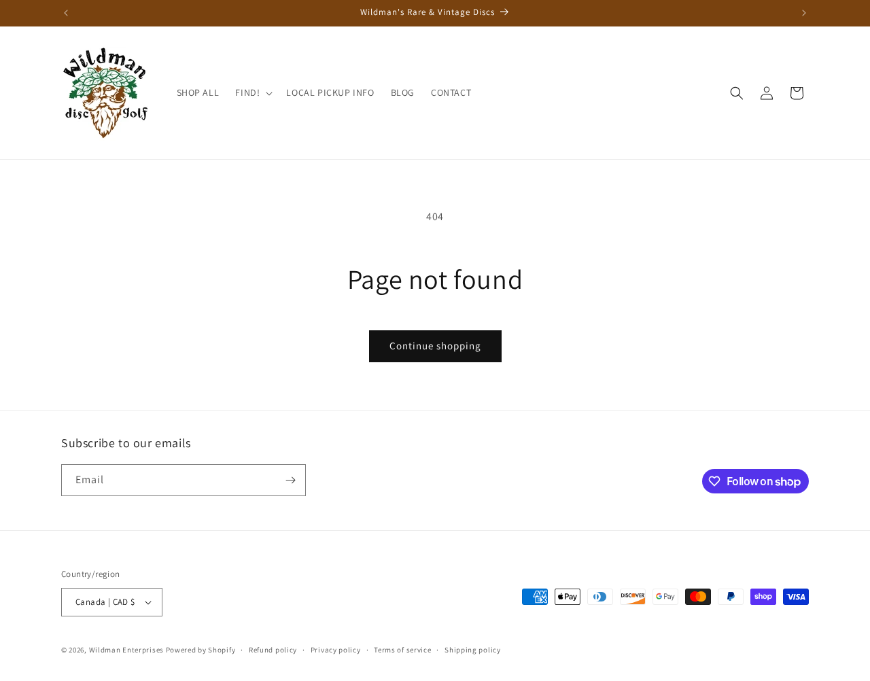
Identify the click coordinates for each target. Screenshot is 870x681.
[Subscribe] (290, 480)
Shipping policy (473, 649)
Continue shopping (435, 345)
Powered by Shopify (201, 649)
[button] (252, 92)
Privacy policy (336, 649)
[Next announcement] (804, 13)
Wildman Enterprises (126, 649)
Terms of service (402, 649)
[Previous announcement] (66, 13)
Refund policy (273, 649)
